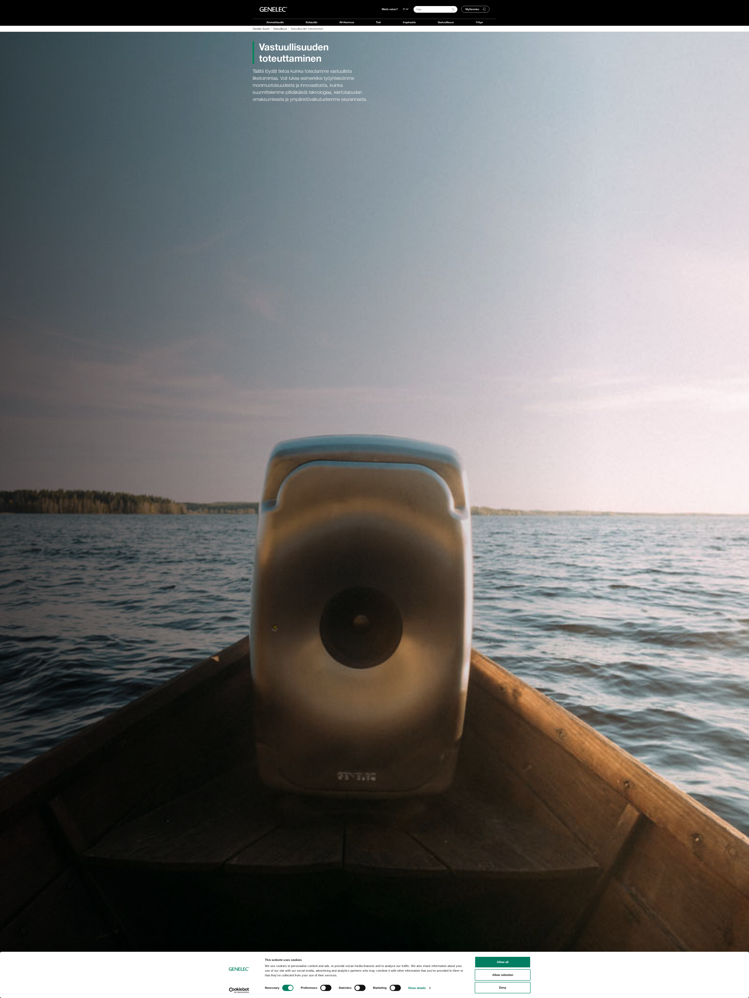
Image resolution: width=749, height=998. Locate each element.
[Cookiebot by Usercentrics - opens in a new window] (239, 990)
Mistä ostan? (390, 9)
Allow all (503, 962)
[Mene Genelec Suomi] (273, 9)
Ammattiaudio (275, 22)
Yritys (479, 22)
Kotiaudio (311, 22)
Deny (502, 987)
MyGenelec (472, 9)
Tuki (378, 22)
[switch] (325, 988)
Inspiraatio (409, 22)
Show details (417, 988)
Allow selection (502, 975)
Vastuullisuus (446, 22)
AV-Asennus (346, 22)
